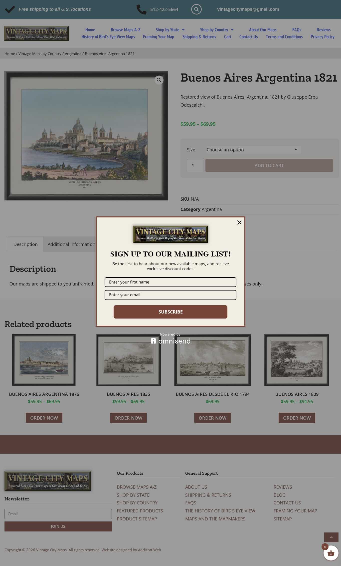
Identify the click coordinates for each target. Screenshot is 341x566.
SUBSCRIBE (171, 312)
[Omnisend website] (170, 338)
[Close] (239, 222)
